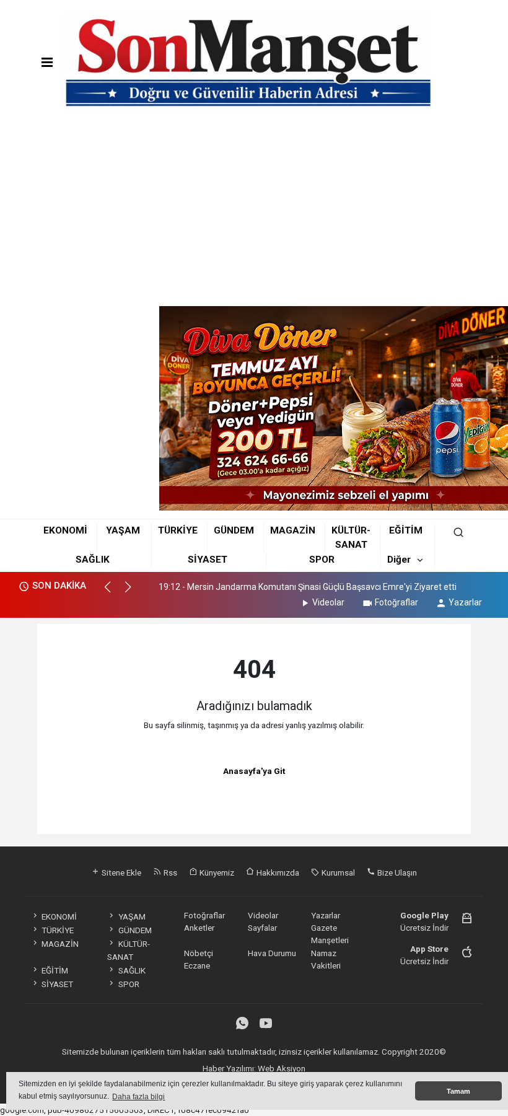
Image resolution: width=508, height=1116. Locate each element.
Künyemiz (216, 872)
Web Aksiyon (281, 1068)
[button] (113, 592)
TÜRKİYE (178, 530)
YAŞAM (123, 530)
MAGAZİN (292, 530)
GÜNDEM (234, 530)
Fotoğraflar (396, 602)
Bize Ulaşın (396, 872)
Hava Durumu (272, 953)
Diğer (399, 559)
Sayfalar (262, 928)
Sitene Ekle (120, 872)
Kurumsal (337, 872)
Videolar (328, 602)
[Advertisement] (254, 213)
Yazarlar (465, 602)
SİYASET (207, 559)
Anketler (199, 928)
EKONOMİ (65, 530)
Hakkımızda (277, 872)
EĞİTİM (406, 530)
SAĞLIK (93, 559)
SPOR (322, 559)
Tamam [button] (458, 1091)
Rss (169, 872)
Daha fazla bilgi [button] (138, 1096)
